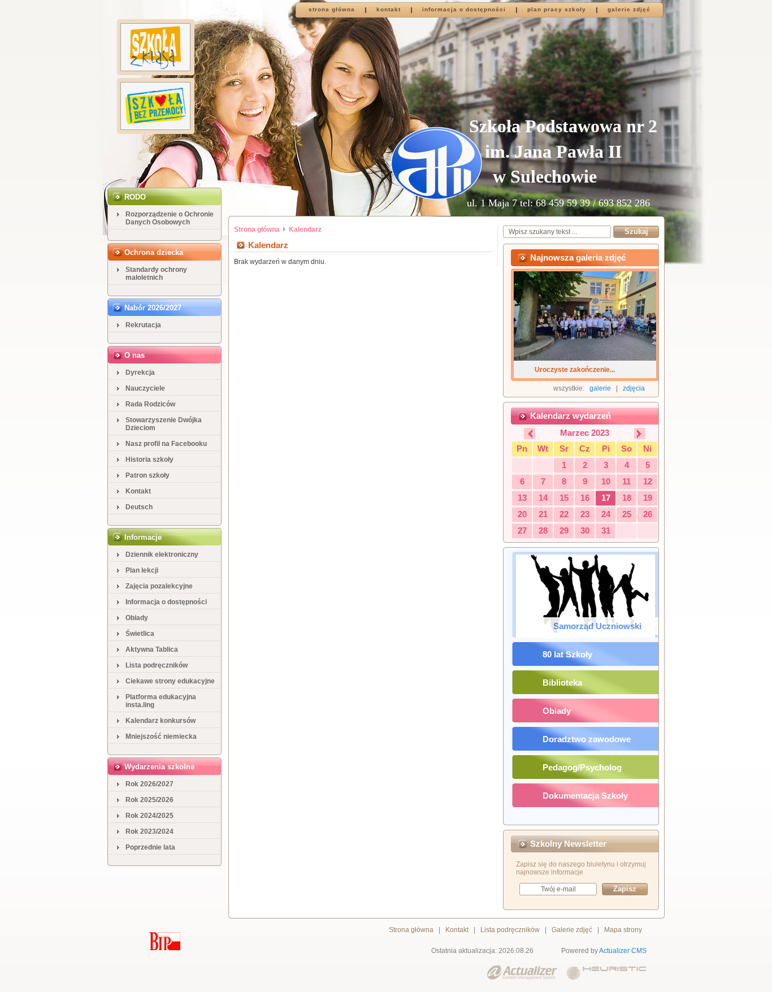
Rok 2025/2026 (149, 800)
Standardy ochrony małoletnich (156, 273)
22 (564, 514)
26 (647, 514)
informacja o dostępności (464, 9)
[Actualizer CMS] (522, 973)
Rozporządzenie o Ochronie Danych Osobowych (169, 218)
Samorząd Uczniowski (597, 626)
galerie (600, 388)
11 (626, 481)
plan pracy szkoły (556, 9)
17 (605, 498)
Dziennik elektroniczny (161, 554)
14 (543, 498)
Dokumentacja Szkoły (585, 795)
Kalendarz (305, 229)
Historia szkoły (149, 459)
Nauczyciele (145, 388)
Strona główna (257, 229)
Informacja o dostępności (166, 602)
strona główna (332, 9)
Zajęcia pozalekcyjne (159, 586)
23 (584, 514)
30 (584, 530)
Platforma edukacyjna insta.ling (160, 701)
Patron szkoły (147, 475)
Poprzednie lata (150, 847)
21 (543, 514)
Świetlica (139, 634)
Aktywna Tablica (151, 649)
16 (584, 498)
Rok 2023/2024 (149, 831)
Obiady (136, 618)
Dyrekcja (140, 372)
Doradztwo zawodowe (587, 739)
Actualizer (614, 951)
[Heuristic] (606, 973)
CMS (639, 951)
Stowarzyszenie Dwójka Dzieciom (163, 424)
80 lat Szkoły (567, 654)
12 (647, 481)
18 (626, 498)
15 (564, 498)
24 (605, 514)
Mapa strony (623, 930)
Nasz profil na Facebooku (166, 444)
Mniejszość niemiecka (161, 736)
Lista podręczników (156, 665)
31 (605, 530)
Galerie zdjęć (572, 930)
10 (605, 481)
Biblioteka (562, 682)
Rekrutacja (143, 325)
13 (522, 498)
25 (626, 514)
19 (647, 498)
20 (522, 514)
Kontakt (138, 491)
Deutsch (139, 507)
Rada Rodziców (150, 404)
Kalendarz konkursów (160, 721)
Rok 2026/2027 (149, 784)
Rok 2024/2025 (149, 816)
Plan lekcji (141, 570)
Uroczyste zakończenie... (575, 370)
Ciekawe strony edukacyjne (170, 681)
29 (564, 530)
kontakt (388, 9)
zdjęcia (634, 388)
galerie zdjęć (629, 9)
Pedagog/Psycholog (582, 767)
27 (522, 530)
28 (543, 530)
